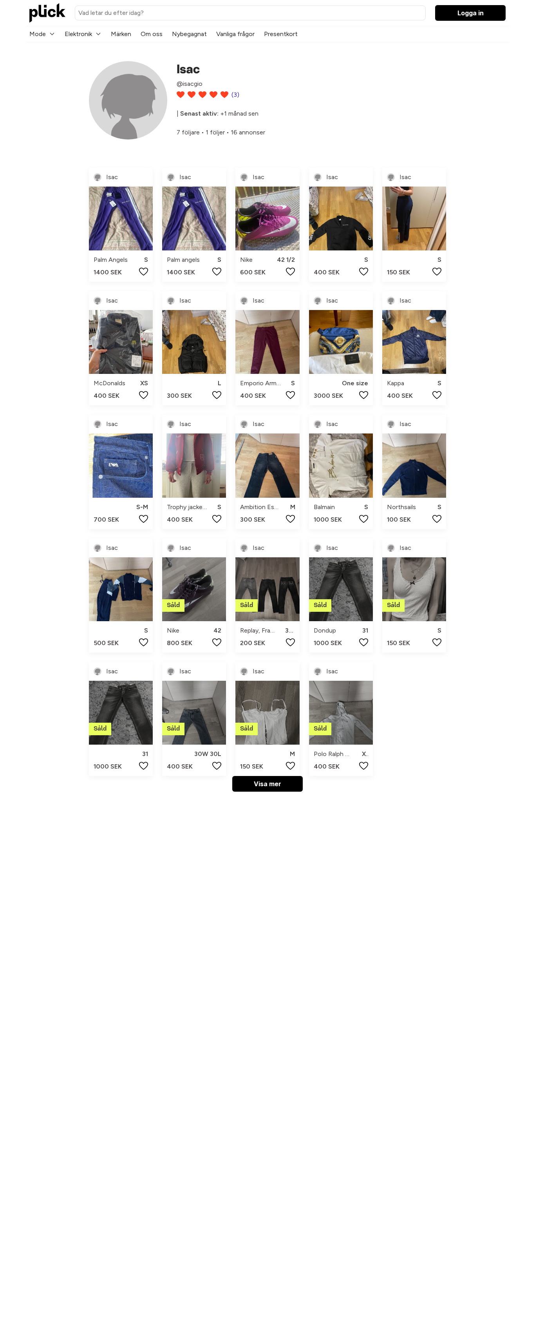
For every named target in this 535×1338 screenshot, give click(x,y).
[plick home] (47, 13)
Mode (37, 34)
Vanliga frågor (235, 34)
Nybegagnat (189, 34)
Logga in (470, 13)
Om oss (152, 34)
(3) (235, 94)
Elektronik (78, 34)
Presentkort (281, 34)
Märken (121, 34)
